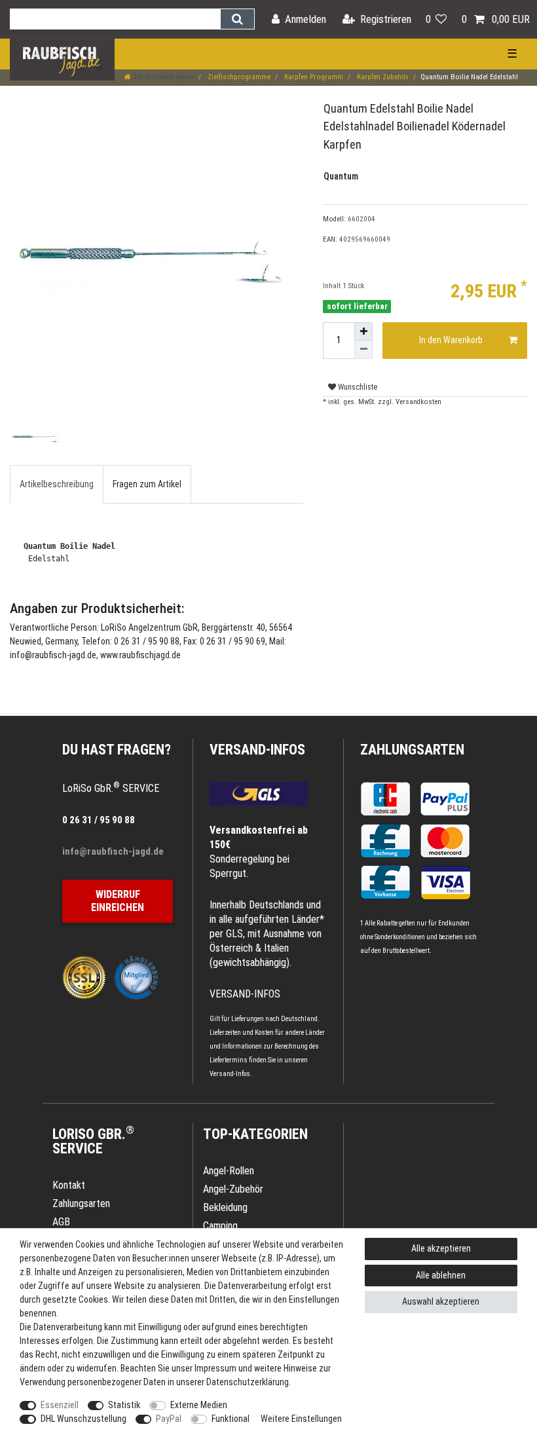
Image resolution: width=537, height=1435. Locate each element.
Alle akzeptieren (441, 1248)
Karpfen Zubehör (382, 77)
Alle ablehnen (441, 1275)
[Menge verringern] (363, 350)
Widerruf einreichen (117, 901)
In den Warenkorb (451, 340)
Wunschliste (356, 387)
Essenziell (60, 1405)
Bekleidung (225, 1207)
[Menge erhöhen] (363, 331)
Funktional (231, 1418)
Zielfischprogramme (238, 77)
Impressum (215, 1368)
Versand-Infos (230, 1074)
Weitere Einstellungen (301, 1418)
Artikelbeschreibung (57, 484)
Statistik (124, 1405)
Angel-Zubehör (233, 1189)
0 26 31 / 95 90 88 (98, 820)
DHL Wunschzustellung (83, 1418)
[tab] (56, 484)
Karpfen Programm (312, 77)
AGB (61, 1222)
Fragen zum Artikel (147, 484)
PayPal (168, 1418)
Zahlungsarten (412, 749)
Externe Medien (198, 1405)
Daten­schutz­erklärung (247, 1382)
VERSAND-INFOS (257, 749)
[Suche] (237, 19)
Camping (220, 1226)
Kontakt (68, 1185)
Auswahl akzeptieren (440, 1301)
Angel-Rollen (228, 1171)
